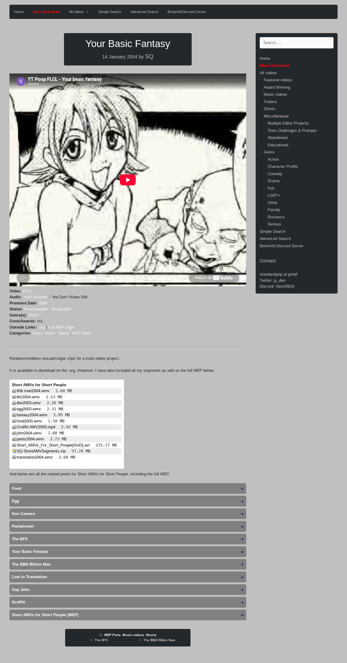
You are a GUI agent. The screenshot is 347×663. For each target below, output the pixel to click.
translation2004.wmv (35, 457)
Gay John (21, 589)
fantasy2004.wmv (33, 415)
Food (16, 488)
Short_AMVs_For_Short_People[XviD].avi (54, 445)
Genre (269, 152)
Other (33, 315)
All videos (76, 12)
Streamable (61, 309)
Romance (276, 217)
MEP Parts (81, 333)
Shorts (64, 333)
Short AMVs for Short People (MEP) (45, 615)
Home (19, 12)
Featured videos (278, 80)
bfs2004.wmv (29, 397)
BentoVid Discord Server (187, 12)
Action (273, 159)
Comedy (275, 174)
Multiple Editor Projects (288, 123)
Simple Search (109, 12)
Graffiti (18, 602)
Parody (274, 210)
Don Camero (23, 513)
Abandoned (277, 137)
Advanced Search (144, 12)
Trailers (270, 102)
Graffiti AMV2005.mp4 (36, 427)
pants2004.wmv (31, 439)
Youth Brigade (35, 297)
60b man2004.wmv (34, 391)
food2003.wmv (30, 421)
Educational (278, 145)
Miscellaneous (276, 116)
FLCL (27, 291)
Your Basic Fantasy (30, 551)
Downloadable (36, 309)
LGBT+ (274, 195)
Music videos (44, 333)
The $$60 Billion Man (31, 564)
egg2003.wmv (29, 409)
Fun (271, 188)
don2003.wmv (29, 403)
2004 (43, 303)
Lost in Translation (29, 577)
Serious (274, 224)
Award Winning (277, 87)
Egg (15, 501)
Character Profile (283, 166)
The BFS (20, 539)
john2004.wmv (30, 433)
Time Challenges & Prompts (292, 130)
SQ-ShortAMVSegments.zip (42, 451)
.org (41, 327)
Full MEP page (61, 327)
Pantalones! (23, 526)
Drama (273, 181)
